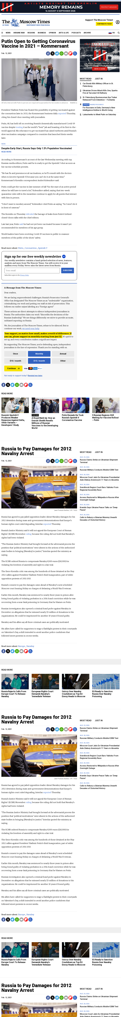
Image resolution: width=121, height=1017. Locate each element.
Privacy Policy (24, 275)
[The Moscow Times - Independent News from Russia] (25, 22)
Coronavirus (31, 248)
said (21, 224)
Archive (87, 33)
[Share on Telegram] (57, 53)
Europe (21, 646)
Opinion (52, 33)
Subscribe (67, 270)
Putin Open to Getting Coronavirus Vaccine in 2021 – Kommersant (38, 44)
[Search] (119, 32)
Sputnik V (42, 248)
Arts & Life (64, 33)
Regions (31, 33)
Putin (20, 248)
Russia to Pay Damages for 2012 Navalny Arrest (36, 451)
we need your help (30, 328)
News (8, 33)
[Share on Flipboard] (70, 53)
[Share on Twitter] (52, 53)
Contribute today (104, 24)
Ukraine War (19, 33)
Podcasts (76, 33)
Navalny (30, 646)
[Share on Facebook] (48, 53)
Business (42, 33)
